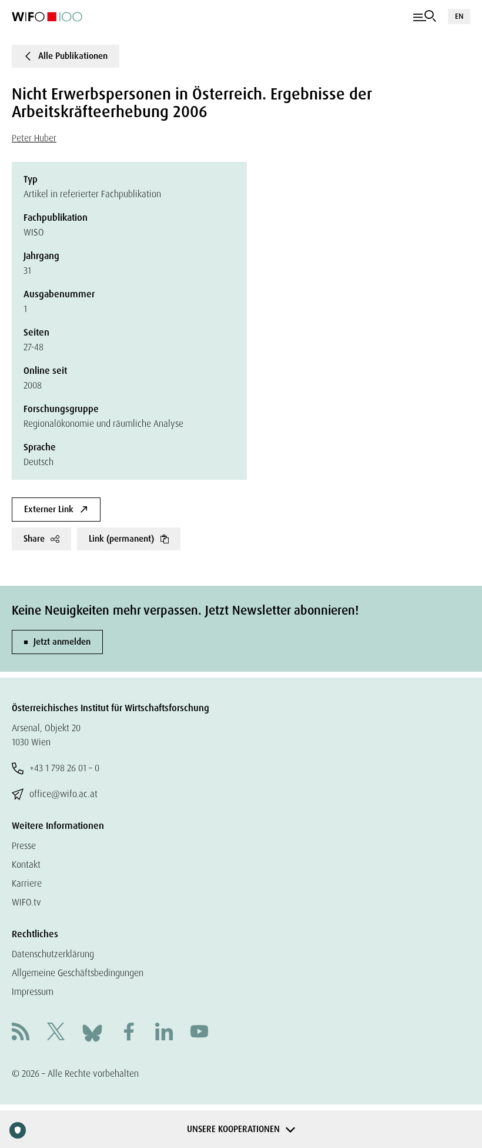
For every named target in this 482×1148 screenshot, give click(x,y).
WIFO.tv (26, 902)
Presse (24, 846)
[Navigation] (424, 16)
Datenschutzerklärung (53, 954)
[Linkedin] (164, 1032)
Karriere (27, 883)
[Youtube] (199, 1032)
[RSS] (20, 1032)
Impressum (32, 992)
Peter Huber (34, 138)
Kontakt (26, 864)
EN (459, 16)
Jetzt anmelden (62, 642)
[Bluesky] (92, 1032)
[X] (56, 1032)
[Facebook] (129, 1032)
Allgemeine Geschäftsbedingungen (77, 973)
